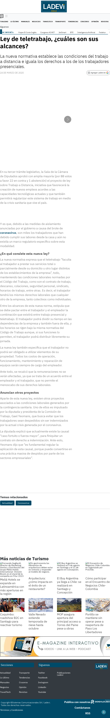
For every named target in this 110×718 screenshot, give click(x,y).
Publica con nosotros (77, 702)
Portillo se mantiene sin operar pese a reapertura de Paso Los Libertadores (94, 623)
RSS (87, 713)
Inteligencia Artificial (86, 32)
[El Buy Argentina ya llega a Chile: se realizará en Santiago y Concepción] (69, 569)
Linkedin (42, 687)
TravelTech (48, 21)
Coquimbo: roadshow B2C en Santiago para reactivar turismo (11, 619)
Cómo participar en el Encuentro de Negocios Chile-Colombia (97, 583)
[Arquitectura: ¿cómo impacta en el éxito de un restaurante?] (41, 569)
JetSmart (62, 32)
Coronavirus (23, 503)
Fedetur (102, 32)
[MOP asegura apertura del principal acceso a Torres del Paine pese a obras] (69, 605)
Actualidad (7, 503)
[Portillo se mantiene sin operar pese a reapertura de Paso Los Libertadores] (97, 605)
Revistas (105, 21)
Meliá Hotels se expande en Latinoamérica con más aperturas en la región (12, 586)
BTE (72, 32)
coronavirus (8, 233)
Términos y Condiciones (11, 710)
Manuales (25, 21)
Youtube (42, 692)
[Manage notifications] (104, 712)
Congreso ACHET (47, 32)
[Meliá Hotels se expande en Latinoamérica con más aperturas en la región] (12, 569)
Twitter (41, 672)
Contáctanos (82, 707)
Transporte (60, 21)
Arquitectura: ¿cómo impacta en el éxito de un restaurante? (40, 583)
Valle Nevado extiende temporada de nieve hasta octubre (38, 621)
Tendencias (73, 21)
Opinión (95, 21)
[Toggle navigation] (5, 16)
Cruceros (84, 21)
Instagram (43, 682)
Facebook (42, 677)
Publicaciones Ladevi (63, 673)
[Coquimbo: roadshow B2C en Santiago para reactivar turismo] (12, 605)
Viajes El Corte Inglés (27, 32)
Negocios (36, 21)
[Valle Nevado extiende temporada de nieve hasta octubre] (41, 605)
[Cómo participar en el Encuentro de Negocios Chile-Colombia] (97, 569)
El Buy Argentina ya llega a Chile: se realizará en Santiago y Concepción (69, 585)
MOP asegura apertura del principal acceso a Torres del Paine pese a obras (69, 621)
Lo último (14, 21)
